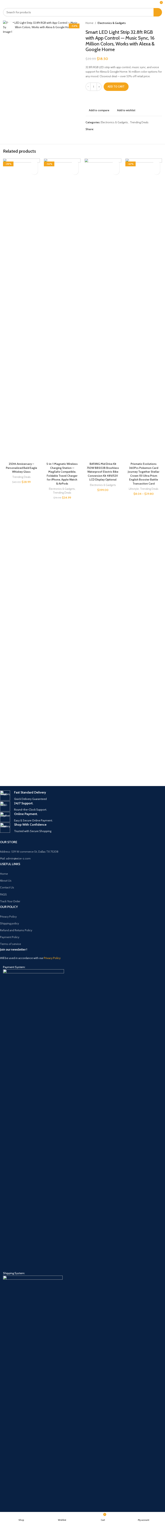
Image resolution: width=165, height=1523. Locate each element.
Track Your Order (10, 901)
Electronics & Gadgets (112, 23)
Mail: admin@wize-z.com (15, 858)
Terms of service (10, 944)
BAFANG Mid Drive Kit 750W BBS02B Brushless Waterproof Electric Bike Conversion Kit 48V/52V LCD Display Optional (103, 471)
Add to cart (116, 86)
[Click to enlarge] (10, 26)
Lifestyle (134, 488)
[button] (34, 171)
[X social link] (101, 129)
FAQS (3, 894)
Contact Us (7, 887)
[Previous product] (149, 23)
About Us (5, 880)
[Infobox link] (79, 795)
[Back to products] (154, 23)
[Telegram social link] (115, 129)
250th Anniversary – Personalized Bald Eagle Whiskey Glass (21, 467)
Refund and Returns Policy (16, 930)
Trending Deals (139, 122)
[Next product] (159, 23)
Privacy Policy (8, 916)
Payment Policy (9, 937)
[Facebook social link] (96, 129)
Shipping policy (9, 923)
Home (89, 23)
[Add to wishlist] (34, 164)
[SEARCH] (158, 12)
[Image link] (33, 1120)
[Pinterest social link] (105, 129)
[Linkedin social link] (110, 129)
